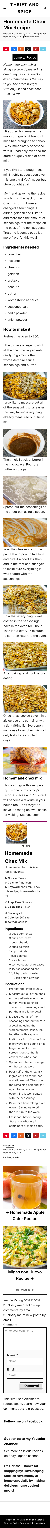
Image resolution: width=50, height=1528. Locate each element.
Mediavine (41, 1523)
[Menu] (4, 8)
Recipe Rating (13, 1300)
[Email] (43, 49)
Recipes (7, 1157)
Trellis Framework (22, 1523)
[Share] (14, 49)
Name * (12, 1355)
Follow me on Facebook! (24, 1421)
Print (27, 845)
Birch (6, 1523)
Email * (12, 1369)
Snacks (15, 1157)
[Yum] (21, 49)
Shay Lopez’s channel (24, 1456)
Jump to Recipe (25, 57)
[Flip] (35, 49)
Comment (10, 1325)
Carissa (10, 1145)
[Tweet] (28, 49)
